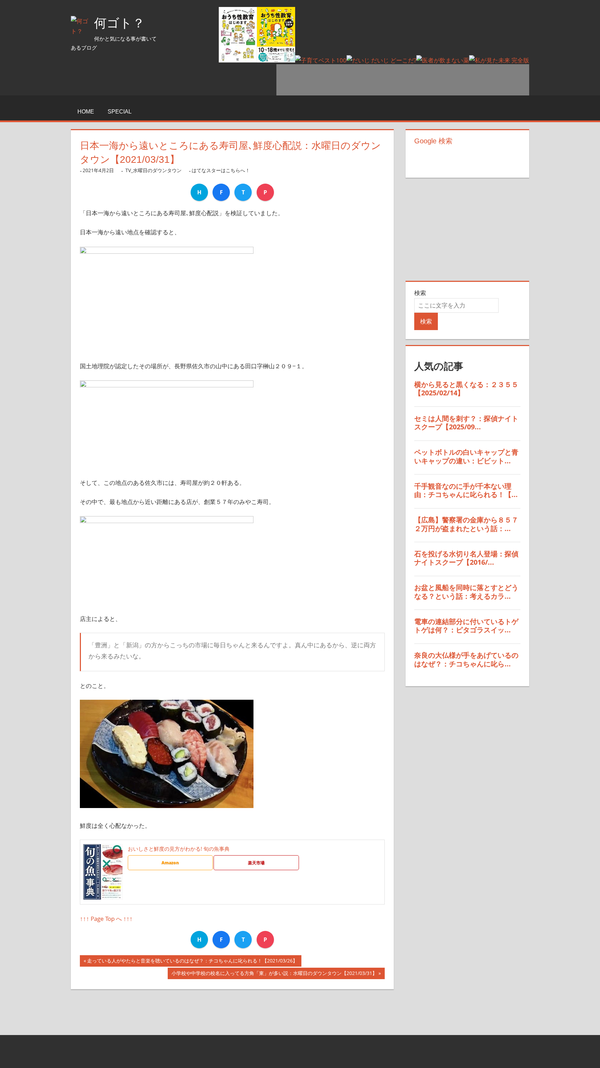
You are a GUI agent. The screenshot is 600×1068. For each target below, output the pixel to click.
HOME (85, 112)
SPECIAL (120, 112)
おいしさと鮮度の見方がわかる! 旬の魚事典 (179, 848)
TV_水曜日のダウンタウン (153, 170)
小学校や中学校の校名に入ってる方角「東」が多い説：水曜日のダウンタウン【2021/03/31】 (274, 974)
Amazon (170, 863)
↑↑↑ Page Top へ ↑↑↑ (106, 919)
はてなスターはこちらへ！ (221, 170)
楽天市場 (256, 863)
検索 (420, 293)
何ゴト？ (119, 23)
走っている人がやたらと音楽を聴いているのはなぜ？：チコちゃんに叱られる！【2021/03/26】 (192, 962)
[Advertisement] (402, 79)
